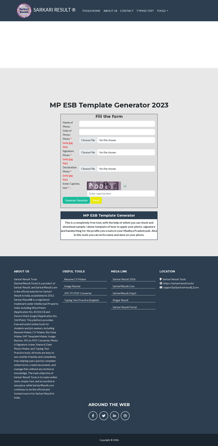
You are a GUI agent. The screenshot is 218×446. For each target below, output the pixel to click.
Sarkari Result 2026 (124, 279)
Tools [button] (161, 10)
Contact (127, 10)
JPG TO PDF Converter (78, 293)
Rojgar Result (120, 300)
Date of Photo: (67, 132)
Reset (96, 200)
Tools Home (91, 10)
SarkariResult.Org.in (124, 293)
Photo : (68, 142)
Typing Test (145, 10)
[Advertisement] (109, 44)
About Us (110, 10)
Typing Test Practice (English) (81, 300)
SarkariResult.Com (124, 286)
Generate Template (76, 200)
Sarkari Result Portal (125, 307)
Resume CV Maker (75, 279)
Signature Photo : (68, 157)
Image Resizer (72, 286)
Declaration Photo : (69, 173)
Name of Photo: (68, 124)
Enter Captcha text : (71, 185)
